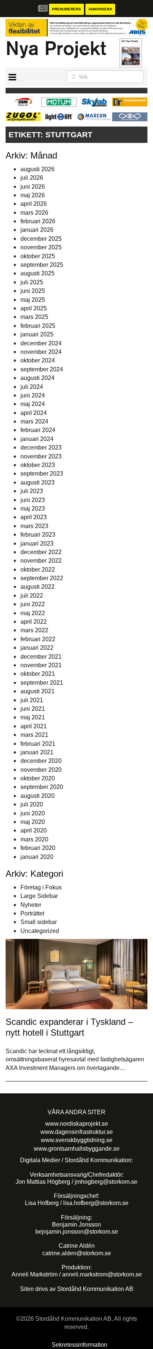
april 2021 (33, 726)
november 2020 (41, 770)
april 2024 (33, 413)
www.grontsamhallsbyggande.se (77, 1148)
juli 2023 (31, 491)
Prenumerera (66, 9)
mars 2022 (34, 630)
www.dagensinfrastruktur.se (76, 1132)
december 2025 (41, 239)
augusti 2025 (37, 273)
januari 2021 (36, 752)
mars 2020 (34, 839)
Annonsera (100, 9)
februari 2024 (37, 430)
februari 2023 (37, 534)
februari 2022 (37, 639)
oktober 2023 (37, 465)
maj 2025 (32, 300)
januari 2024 (36, 439)
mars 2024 (34, 421)
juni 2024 (32, 395)
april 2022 (33, 621)
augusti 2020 (37, 796)
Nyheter (30, 905)
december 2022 (41, 552)
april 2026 (33, 204)
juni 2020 (32, 813)
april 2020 (33, 830)
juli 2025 (31, 282)
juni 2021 (32, 709)
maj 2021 (32, 717)
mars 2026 (34, 213)
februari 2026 (37, 221)
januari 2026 (36, 230)
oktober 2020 (37, 778)
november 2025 (41, 247)
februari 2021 (37, 744)
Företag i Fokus (41, 887)
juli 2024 (31, 387)
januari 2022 (36, 648)
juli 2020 (31, 804)
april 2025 (33, 308)
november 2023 (41, 456)
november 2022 (41, 560)
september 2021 (41, 683)
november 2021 (41, 665)
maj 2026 (32, 195)
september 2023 (41, 473)
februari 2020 (37, 848)
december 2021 (41, 656)
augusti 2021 (37, 691)
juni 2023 (32, 500)
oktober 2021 (37, 674)
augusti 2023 (37, 482)
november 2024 (41, 352)
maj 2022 (32, 613)
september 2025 (41, 265)
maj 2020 (32, 822)
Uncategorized (39, 931)
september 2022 (41, 578)
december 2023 (41, 447)
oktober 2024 (37, 360)
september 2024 (41, 369)
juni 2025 (32, 291)
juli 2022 (31, 595)
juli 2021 (31, 700)
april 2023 (33, 517)
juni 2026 (32, 186)
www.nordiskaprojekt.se (76, 1124)
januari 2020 (36, 857)
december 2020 (41, 761)
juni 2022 (32, 604)
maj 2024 (32, 404)
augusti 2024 (37, 378)
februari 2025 (37, 326)
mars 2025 (34, 317)
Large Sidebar (39, 896)
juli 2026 (31, 178)
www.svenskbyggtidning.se (77, 1140)
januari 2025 (36, 334)
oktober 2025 (37, 256)
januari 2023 (36, 543)
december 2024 (41, 343)
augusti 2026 (37, 169)
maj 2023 (32, 508)
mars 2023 (34, 526)
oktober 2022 (37, 569)
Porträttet (32, 913)
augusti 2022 (37, 587)
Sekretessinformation (79, 1345)
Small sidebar (38, 922)
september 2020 (41, 787)
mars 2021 (34, 735)
